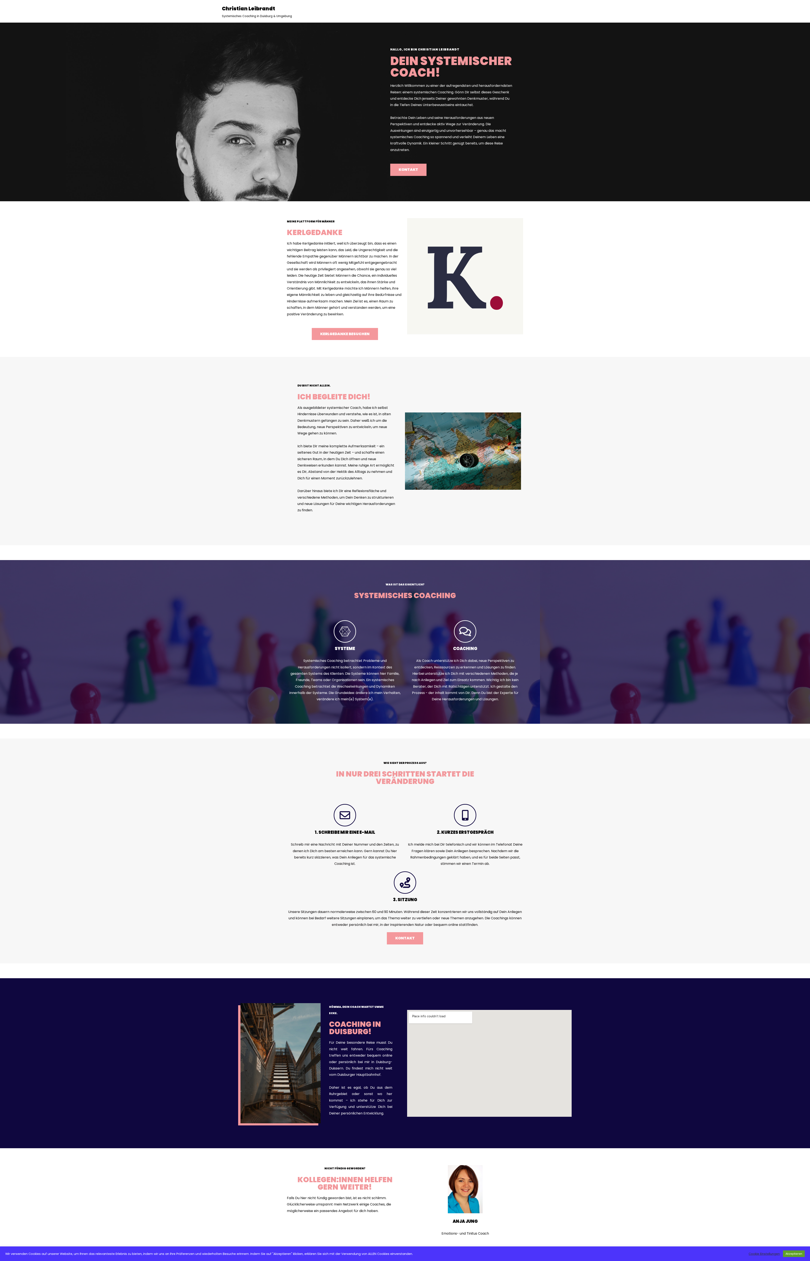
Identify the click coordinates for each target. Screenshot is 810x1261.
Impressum (441, 1244)
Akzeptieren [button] (794, 1254)
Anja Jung (465, 1221)
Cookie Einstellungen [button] (764, 1254)
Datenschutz (386, 1244)
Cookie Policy (414, 1244)
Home (364, 1244)
